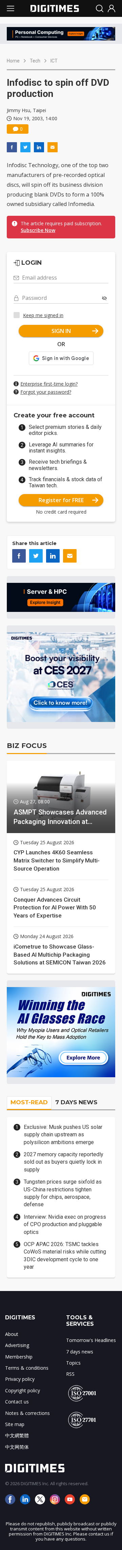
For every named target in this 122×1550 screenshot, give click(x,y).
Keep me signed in (43, 315)
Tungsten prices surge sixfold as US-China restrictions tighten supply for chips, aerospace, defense (63, 1193)
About (11, 1334)
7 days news (79, 1351)
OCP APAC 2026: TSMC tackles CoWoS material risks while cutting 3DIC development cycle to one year (65, 1255)
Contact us (17, 1401)
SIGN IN (61, 331)
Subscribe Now (38, 230)
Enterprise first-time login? (49, 384)
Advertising (17, 1345)
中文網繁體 (17, 1435)
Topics (73, 1363)
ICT (54, 60)
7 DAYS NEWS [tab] (76, 1102)
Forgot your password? (45, 392)
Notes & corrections (27, 1413)
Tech (35, 60)
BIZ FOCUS (27, 746)
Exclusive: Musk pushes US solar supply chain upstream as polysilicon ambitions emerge (63, 1134)
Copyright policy (22, 1390)
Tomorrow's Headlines (91, 1340)
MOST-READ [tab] (29, 1102)
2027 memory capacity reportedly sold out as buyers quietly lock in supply (63, 1162)
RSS (70, 1374)
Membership (19, 1356)
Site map (14, 1424)
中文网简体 (17, 1447)
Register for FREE (61, 500)
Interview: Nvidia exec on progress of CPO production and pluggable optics (65, 1224)
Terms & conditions (26, 1368)
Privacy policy (20, 1379)
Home (13, 60)
